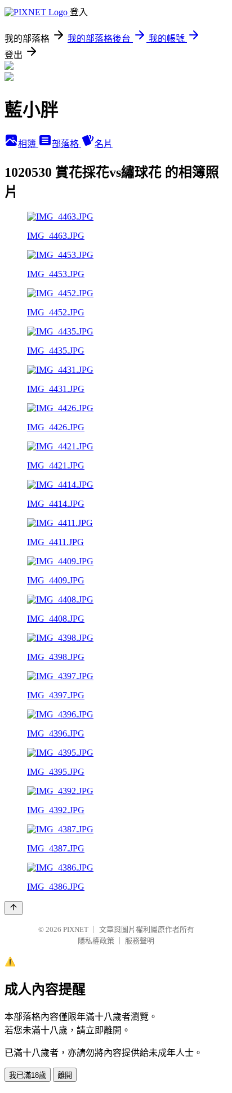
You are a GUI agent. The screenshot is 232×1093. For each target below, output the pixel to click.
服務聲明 (139, 940)
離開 (64, 1075)
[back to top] (14, 908)
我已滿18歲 (27, 1075)
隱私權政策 (96, 940)
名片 (104, 144)
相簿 (28, 144)
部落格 (66, 144)
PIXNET (75, 929)
